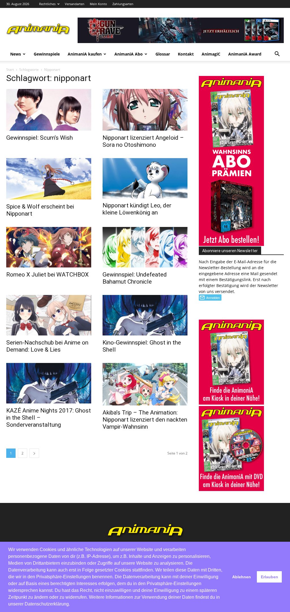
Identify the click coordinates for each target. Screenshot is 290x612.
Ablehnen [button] (241, 577)
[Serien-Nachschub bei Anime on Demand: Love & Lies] (48, 315)
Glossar (162, 54)
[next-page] (34, 453)
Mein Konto (98, 4)
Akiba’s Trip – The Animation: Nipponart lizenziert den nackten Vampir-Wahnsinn (145, 419)
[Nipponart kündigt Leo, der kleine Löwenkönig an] (145, 178)
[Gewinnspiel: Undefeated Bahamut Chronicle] (145, 247)
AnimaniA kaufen (85, 54)
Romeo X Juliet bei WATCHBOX (47, 274)
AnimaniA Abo (128, 54)
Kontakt (186, 54)
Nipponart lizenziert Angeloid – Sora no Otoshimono (143, 141)
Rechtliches (47, 4)
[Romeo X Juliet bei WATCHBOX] (48, 247)
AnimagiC (211, 54)
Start (10, 69)
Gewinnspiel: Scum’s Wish (39, 137)
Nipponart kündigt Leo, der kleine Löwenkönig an (137, 209)
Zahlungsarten (122, 4)
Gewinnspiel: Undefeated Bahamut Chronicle (135, 278)
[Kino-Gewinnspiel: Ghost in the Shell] (145, 315)
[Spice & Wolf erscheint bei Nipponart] (48, 179)
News (15, 54)
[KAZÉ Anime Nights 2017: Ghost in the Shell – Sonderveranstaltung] (48, 383)
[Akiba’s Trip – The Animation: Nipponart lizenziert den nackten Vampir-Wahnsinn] (145, 384)
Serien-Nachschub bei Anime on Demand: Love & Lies (47, 346)
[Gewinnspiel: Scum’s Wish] (48, 110)
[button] (277, 54)
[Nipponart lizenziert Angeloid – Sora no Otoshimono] (145, 110)
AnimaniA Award (244, 54)
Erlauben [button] (269, 577)
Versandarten (74, 4)
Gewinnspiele (47, 54)
